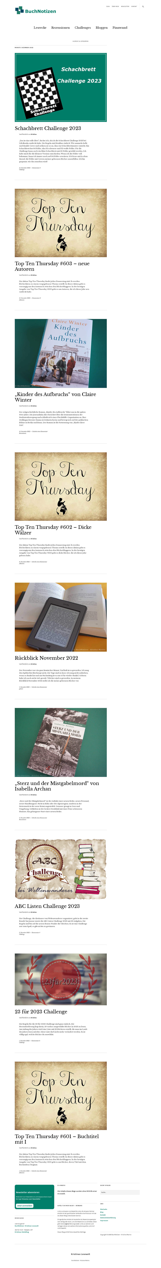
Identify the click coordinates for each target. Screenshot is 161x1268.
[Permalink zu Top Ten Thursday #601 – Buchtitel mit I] (61, 1129)
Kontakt (134, 6)
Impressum (104, 1220)
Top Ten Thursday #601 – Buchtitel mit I (57, 1139)
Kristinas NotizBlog (22, 1232)
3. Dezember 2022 (24, 818)
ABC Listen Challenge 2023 (47, 906)
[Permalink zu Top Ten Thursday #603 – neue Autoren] (61, 256)
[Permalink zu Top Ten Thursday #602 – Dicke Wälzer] (61, 520)
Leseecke (40, 27)
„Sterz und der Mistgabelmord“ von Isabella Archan (57, 786)
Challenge (22, 169)
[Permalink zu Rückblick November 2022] (61, 651)
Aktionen (21, 300)
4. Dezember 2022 (24, 687)
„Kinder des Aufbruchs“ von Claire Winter (55, 397)
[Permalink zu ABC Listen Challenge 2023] (61, 899)
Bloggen (102, 27)
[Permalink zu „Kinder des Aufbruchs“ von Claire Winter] (61, 387)
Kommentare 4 (36, 168)
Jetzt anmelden (24, 1206)
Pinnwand (120, 27)
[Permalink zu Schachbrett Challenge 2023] (61, 121)
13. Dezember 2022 (24, 431)
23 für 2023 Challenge (41, 1012)
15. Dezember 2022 (24, 168)
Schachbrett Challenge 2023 (48, 128)
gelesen (21, 689)
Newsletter (125, 6)
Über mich (115, 6)
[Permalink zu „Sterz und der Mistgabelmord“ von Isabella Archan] (61, 776)
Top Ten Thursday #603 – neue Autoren (52, 266)
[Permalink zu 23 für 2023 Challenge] (61, 1005)
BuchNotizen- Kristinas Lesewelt (26, 1226)
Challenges (83, 27)
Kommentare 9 (36, 1040)
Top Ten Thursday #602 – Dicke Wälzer (53, 530)
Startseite (103, 1209)
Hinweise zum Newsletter (31, 1199)
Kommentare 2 (36, 298)
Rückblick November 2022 (46, 658)
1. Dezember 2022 (24, 1040)
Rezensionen (60, 27)
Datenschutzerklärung (108, 1218)
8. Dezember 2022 (24, 562)
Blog (108, 6)
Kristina (33, 134)
